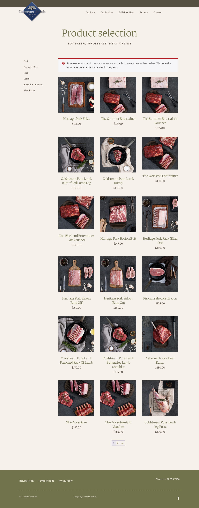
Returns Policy (26, 480)
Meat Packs (29, 90)
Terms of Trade (46, 480)
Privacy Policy (66, 480)
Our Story (90, 12)
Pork (26, 73)
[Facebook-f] (178, 498)
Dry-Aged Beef (31, 67)
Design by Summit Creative (85, 496)
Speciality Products (33, 84)
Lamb (26, 78)
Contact (157, 12)
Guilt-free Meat (126, 12)
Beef (26, 61)
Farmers (144, 12)
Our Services (107, 12)
